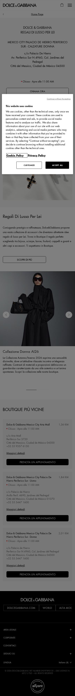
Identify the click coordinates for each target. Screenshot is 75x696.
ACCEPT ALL (57, 165)
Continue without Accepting (59, 98)
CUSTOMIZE (29, 165)
